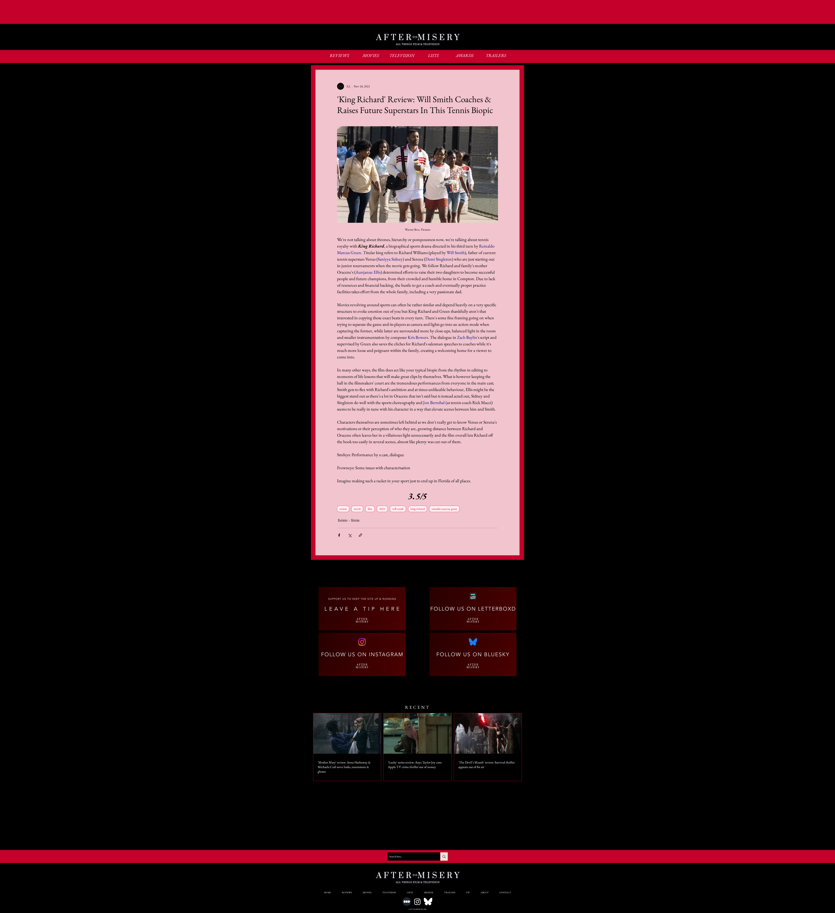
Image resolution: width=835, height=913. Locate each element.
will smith (398, 509)
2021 (382, 509)
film (370, 509)
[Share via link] (360, 535)
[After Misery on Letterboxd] (406, 901)
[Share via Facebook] (339, 535)
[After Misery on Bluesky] (428, 901)
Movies (355, 520)
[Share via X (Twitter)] (350, 535)
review (343, 509)
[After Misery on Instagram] (417, 901)
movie (357, 509)
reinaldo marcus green (444, 509)
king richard (418, 509)
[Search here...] (444, 856)
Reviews (342, 520)
